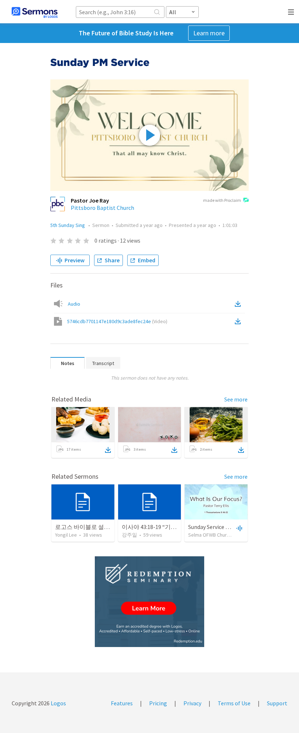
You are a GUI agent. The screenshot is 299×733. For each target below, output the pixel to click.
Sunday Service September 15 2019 (230, 526)
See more (236, 399)
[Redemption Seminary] (149, 601)
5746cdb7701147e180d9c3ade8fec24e (117, 321)
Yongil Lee (66, 535)
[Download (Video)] (239, 321)
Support (277, 703)
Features (122, 703)
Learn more (209, 33)
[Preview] (238, 527)
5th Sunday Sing (68, 225)
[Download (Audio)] (239, 303)
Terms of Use (234, 703)
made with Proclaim (222, 200)
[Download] (108, 450)
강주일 (129, 535)
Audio (74, 304)
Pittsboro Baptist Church (102, 207)
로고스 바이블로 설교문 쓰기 (91, 526)
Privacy (192, 703)
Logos (58, 703)
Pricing (158, 703)
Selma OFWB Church (210, 535)
